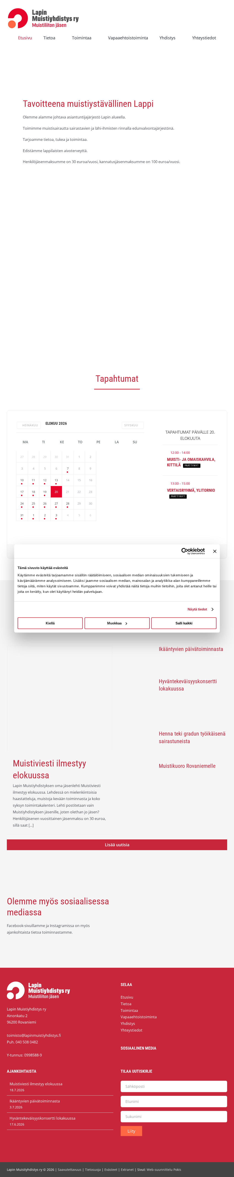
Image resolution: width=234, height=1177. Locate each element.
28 (67, 503)
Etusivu (127, 997)
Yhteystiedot (131, 1030)
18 (33, 492)
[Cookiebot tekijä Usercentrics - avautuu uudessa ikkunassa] (185, 551)
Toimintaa (129, 1010)
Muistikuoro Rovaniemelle (187, 766)
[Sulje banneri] (214, 551)
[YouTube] (133, 1061)
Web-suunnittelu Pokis (164, 1169)
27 (56, 503)
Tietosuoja (93, 1169)
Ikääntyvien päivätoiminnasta (191, 649)
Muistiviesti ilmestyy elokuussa (36, 1083)
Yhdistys (128, 1023)
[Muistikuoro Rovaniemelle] (137, 775)
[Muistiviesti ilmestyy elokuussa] (60, 698)
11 (33, 480)
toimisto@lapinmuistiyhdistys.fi (34, 1035)
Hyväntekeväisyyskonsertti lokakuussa (42, 1118)
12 (44, 480)
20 (56, 492)
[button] (117, 44)
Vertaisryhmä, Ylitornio (191, 490)
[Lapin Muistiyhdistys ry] (43, 9)
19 (44, 492)
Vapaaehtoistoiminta (139, 1016)
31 (22, 515)
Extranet (127, 1169)
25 (33, 503)
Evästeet (110, 1169)
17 (22, 492)
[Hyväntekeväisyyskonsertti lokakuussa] (137, 701)
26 (44, 503)
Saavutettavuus (69, 1169)
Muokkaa (114, 623)
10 (22, 480)
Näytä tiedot (197, 609)
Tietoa (126, 1003)
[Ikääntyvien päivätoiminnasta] (137, 658)
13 (56, 480)
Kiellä (50, 623)
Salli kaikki (184, 623)
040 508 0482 (27, 1042)
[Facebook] (123, 1061)
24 (22, 503)
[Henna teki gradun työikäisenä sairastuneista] (137, 743)
